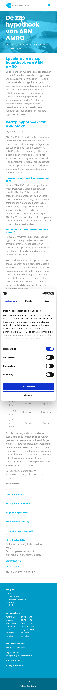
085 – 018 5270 (13, 566)
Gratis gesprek (13, 560)
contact (9, 605)
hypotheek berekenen (16, 599)
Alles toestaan (28, 387)
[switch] (50, 357)
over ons (10, 602)
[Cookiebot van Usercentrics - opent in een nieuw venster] (42, 293)
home (8, 593)
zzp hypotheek (13, 596)
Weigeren (28, 395)
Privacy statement (14, 665)
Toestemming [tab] (10, 301)
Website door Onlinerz (28, 686)
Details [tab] (28, 301)
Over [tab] (46, 301)
